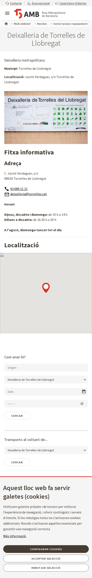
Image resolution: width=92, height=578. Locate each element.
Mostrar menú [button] (7, 9)
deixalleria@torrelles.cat (28, 194)
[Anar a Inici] (5, 23)
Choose (84, 391)
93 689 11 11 (19, 189)
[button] (14, 3)
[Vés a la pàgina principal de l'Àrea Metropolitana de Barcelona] (39, 13)
